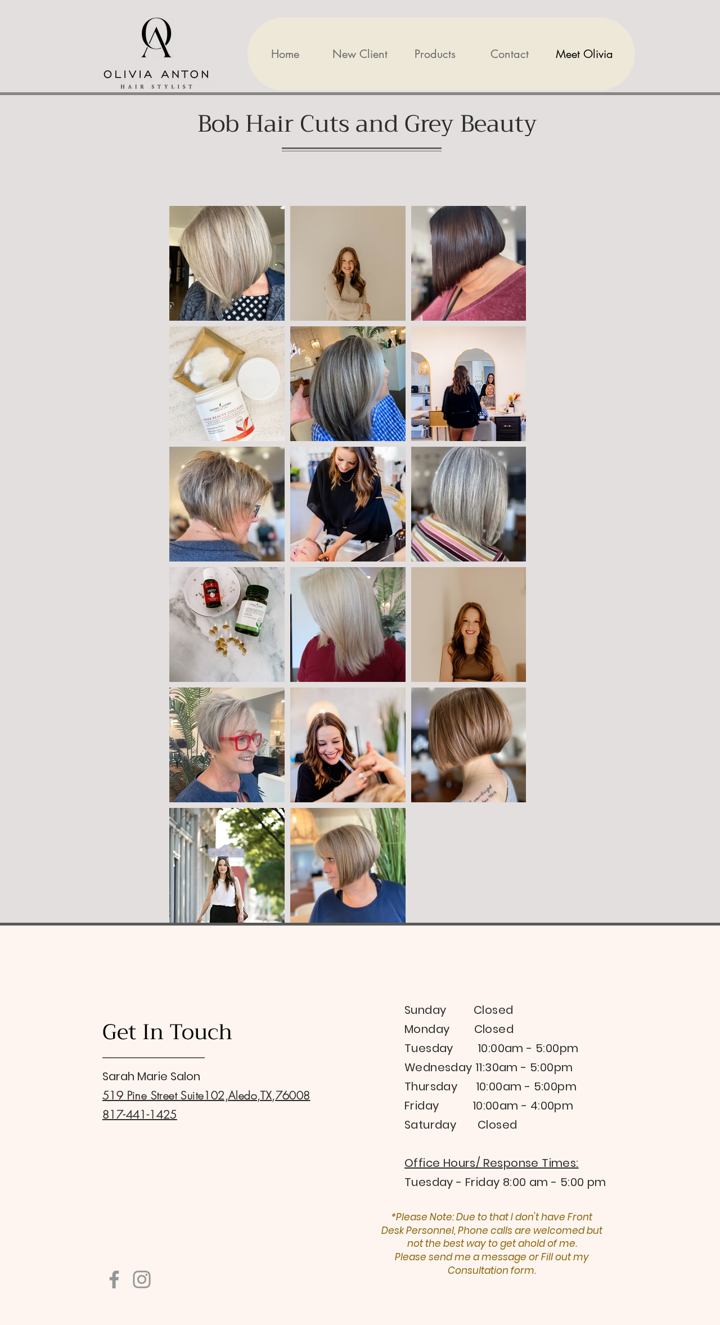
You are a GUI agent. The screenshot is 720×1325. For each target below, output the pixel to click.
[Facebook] (114, 1279)
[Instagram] (142, 1279)
